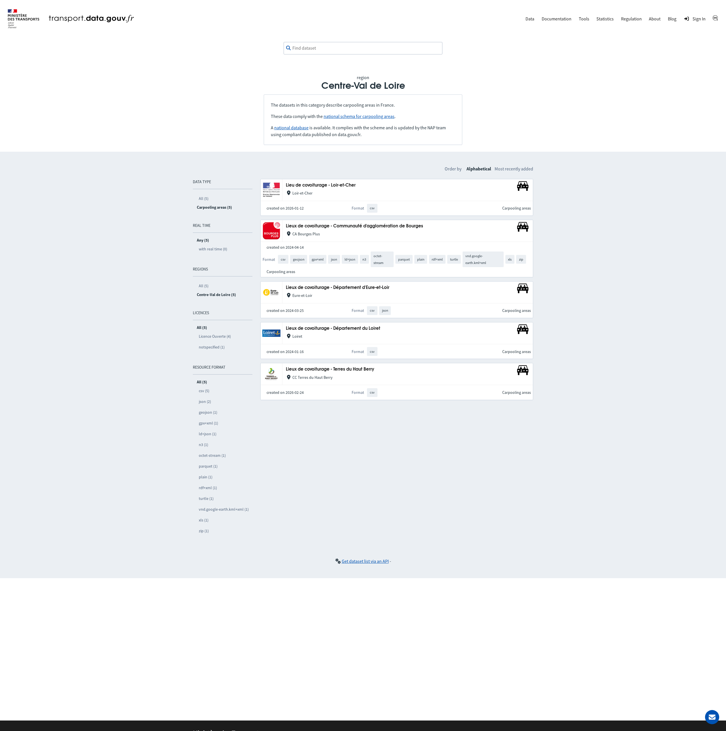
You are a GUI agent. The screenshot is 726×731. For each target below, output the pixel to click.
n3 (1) (203, 444)
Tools (584, 19)
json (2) (205, 401)
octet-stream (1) (212, 455)
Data (529, 19)
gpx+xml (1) (208, 423)
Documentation (556, 19)
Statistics (605, 19)
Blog (672, 19)
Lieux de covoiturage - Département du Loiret (333, 328)
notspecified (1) (212, 347)
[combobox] (363, 48)
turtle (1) (206, 498)
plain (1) (205, 476)
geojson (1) (208, 412)
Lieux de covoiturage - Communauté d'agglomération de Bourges (354, 226)
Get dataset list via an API (365, 561)
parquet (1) (208, 466)
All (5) (203, 198)
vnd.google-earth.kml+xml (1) (224, 509)
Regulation (631, 19)
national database (291, 127)
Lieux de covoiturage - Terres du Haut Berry (330, 369)
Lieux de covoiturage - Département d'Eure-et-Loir (337, 288)
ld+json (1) (207, 433)
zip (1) (204, 530)
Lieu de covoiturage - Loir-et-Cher (321, 185)
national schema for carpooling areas (359, 116)
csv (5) (204, 390)
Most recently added (514, 169)
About (654, 19)
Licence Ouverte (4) (215, 336)
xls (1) (203, 520)
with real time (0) (213, 249)
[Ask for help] (712, 717)
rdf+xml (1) (208, 487)
